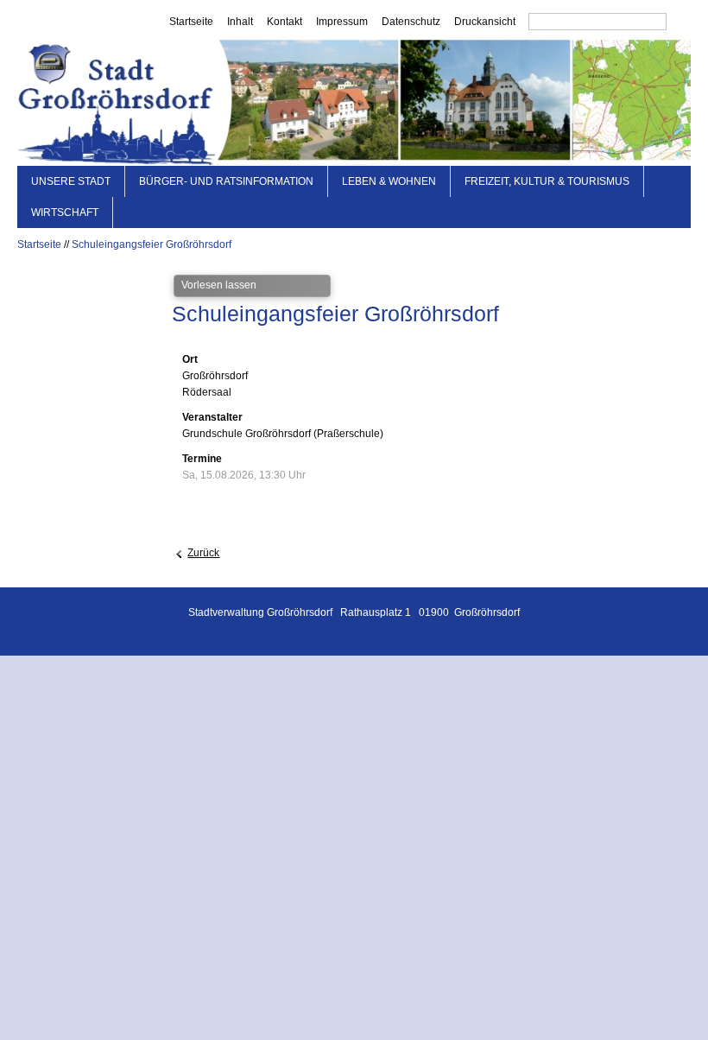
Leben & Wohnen (389, 181)
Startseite (191, 22)
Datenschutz (411, 22)
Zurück (203, 553)
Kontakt (284, 22)
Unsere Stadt (71, 181)
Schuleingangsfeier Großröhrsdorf (151, 244)
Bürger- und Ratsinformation (226, 181)
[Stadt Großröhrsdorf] (354, 100)
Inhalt (240, 22)
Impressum (342, 22)
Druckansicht (484, 22)
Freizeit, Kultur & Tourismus (547, 181)
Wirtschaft (64, 212)
